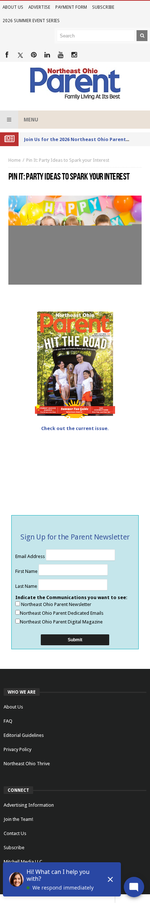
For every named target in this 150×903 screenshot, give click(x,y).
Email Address (30, 556)
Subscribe (103, 7)
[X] (20, 55)
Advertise (39, 7)
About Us (13, 7)
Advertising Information (29, 805)
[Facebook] (6, 55)
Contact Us (15, 833)
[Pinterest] (33, 55)
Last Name (26, 586)
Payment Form (71, 7)
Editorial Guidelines (24, 735)
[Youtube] (60, 55)
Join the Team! (18, 819)
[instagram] (74, 55)
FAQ (8, 721)
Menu (31, 120)
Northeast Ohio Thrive (27, 763)
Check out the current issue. (75, 428)
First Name (27, 571)
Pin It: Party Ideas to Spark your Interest (67, 160)
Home (14, 160)
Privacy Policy (17, 749)
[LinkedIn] (47, 55)
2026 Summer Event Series (31, 20)
